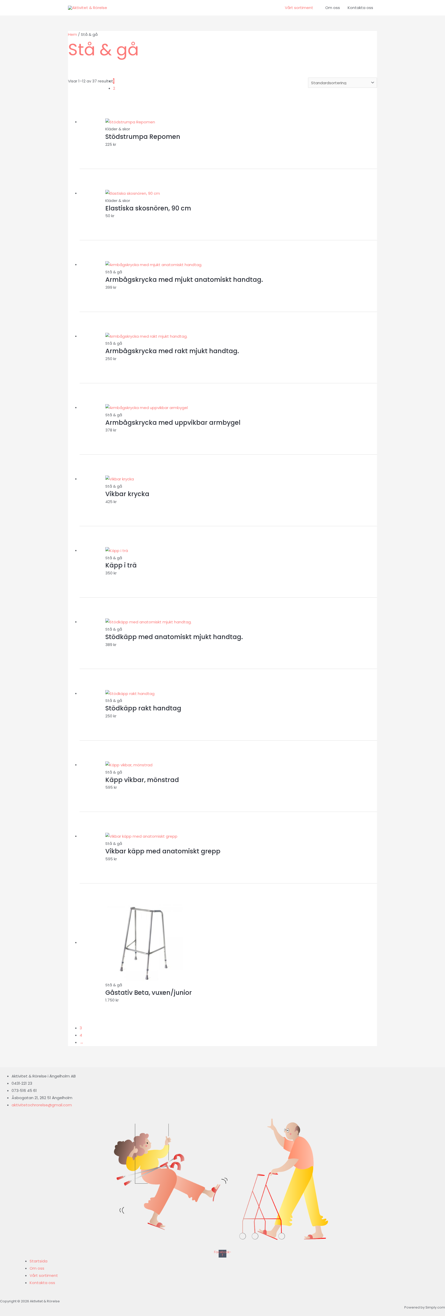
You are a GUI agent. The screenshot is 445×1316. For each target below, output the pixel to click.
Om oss (332, 7)
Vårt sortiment (299, 7)
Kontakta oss (360, 7)
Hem (72, 34)
